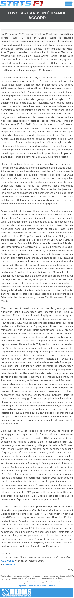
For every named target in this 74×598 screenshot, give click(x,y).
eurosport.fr (9, 564)
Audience (51, 586)
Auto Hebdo (7, 560)
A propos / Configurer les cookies (32, 586)
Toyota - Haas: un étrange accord (37, 15)
